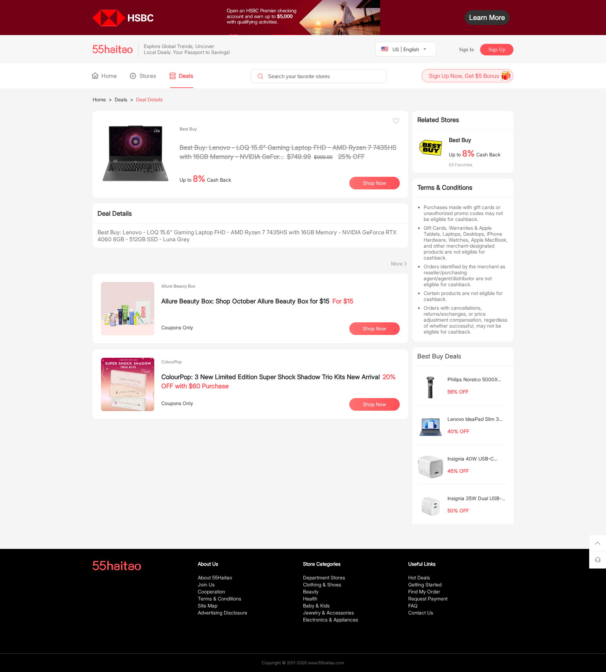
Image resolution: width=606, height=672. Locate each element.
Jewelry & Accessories (328, 613)
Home (108, 75)
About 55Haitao (215, 577)
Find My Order (424, 591)
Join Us (206, 584)
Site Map (207, 606)
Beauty (310, 591)
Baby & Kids (316, 606)
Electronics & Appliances (330, 620)
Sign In (466, 49)
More (397, 264)
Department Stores (324, 577)
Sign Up (497, 49)
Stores (147, 75)
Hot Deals (419, 577)
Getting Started (425, 584)
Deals (185, 75)
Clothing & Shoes (322, 584)
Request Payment (427, 599)
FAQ (413, 606)
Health (310, 599)
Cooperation (211, 591)
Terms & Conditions (219, 599)
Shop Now (374, 328)
